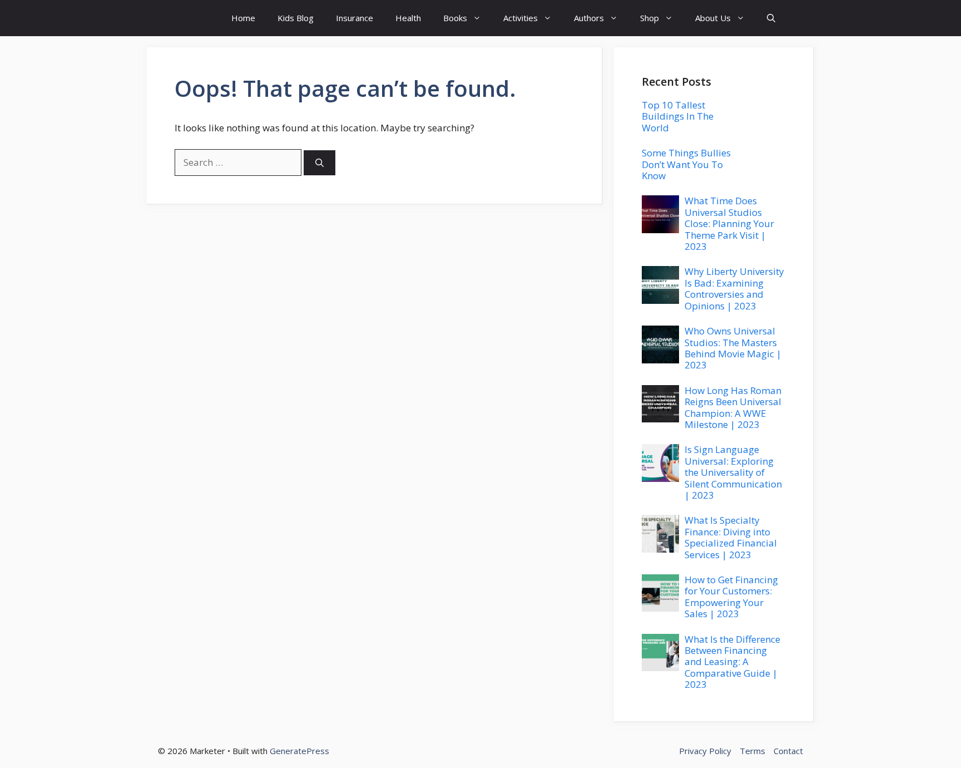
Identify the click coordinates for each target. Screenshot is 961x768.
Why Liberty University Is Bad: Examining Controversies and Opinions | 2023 (734, 288)
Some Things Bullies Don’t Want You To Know (686, 164)
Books (455, 17)
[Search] (319, 162)
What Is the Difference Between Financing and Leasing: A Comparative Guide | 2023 (732, 662)
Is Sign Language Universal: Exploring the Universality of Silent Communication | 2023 (733, 472)
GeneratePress (299, 750)
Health (408, 17)
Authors (589, 17)
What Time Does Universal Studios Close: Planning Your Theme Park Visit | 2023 (729, 223)
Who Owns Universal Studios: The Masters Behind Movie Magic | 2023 (733, 347)
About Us (713, 17)
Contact (788, 750)
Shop (649, 17)
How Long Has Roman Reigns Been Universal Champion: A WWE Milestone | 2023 (733, 407)
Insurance (354, 17)
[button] (771, 18)
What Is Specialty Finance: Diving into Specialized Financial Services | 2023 (731, 537)
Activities (520, 17)
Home (243, 17)
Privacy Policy (705, 750)
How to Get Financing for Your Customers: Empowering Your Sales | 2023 (731, 596)
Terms (752, 750)
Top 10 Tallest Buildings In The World (678, 116)
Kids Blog (296, 17)
